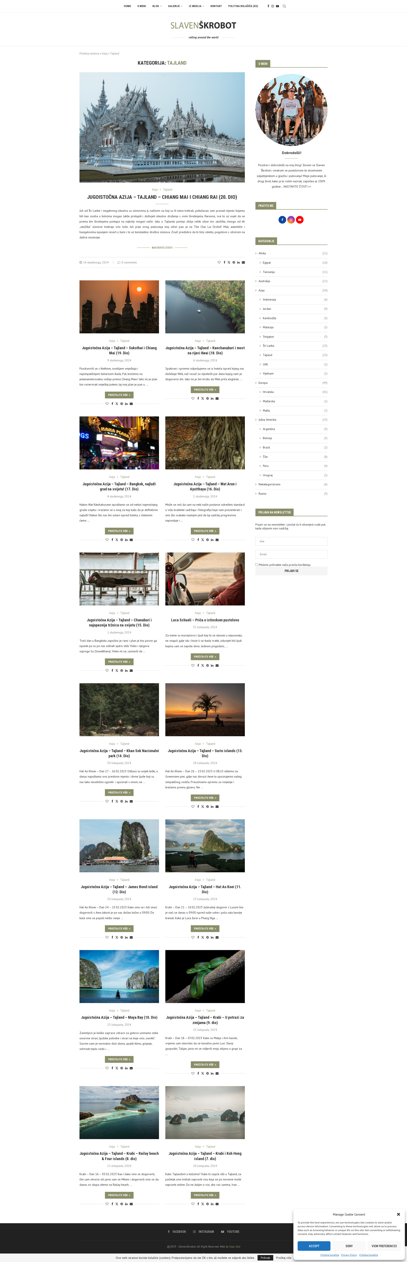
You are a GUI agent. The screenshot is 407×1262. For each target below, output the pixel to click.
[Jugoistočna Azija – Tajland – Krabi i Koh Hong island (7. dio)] (205, 1112)
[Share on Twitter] (228, 262)
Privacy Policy (349, 1254)
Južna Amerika (293, 420)
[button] (398, 1214)
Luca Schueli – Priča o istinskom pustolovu (205, 620)
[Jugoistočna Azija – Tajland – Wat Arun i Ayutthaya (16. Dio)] (205, 442)
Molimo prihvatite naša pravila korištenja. (284, 565)
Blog (155, 6)
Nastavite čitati (162, 247)
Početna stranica (89, 53)
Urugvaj (295, 475)
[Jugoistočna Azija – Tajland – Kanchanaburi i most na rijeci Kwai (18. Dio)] (205, 306)
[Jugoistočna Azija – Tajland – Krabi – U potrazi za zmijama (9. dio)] (205, 976)
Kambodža (295, 318)
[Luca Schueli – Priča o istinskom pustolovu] (205, 578)
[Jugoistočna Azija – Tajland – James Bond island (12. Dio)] (119, 845)
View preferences (384, 1246)
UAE (295, 364)
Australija (293, 281)
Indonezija (295, 299)
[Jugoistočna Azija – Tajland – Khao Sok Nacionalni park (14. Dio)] (119, 709)
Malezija (295, 327)
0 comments (129, 262)
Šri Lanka (295, 346)
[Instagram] (272, 6)
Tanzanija (295, 272)
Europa (293, 383)
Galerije (174, 6)
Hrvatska (295, 392)
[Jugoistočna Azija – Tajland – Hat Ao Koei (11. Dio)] (205, 845)
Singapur (295, 336)
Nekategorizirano (293, 484)
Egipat (295, 262)
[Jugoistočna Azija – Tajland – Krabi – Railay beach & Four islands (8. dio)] (119, 1112)
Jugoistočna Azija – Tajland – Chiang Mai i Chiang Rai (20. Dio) (162, 197)
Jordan (295, 309)
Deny (349, 1246)
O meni (141, 6)
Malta (295, 410)
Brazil (295, 447)
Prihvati (265, 1258)
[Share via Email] (243, 262)
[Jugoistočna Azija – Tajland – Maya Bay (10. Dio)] (119, 976)
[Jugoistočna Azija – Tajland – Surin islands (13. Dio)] (205, 709)
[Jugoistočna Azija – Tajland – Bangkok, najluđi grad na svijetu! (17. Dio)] (119, 442)
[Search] (284, 6)
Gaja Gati (234, 1246)
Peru (295, 466)
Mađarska (295, 401)
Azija (104, 53)
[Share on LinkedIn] (238, 262)
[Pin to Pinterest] (234, 262)
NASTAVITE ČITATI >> (297, 186)
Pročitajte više (118, 395)
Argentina (295, 429)
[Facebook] (268, 6)
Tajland (295, 355)
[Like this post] (219, 262)
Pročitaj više (283, 1257)
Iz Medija (195, 6)
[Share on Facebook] (224, 262)
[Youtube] (277, 6)
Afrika (293, 253)
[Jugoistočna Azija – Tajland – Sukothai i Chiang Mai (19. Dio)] (119, 306)
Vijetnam (295, 373)
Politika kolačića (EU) (243, 6)
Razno (293, 493)
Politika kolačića (330, 1254)
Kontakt (216, 6)
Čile (295, 457)
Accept (314, 1246)
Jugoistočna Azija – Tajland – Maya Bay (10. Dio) (119, 1017)
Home (127, 6)
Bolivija (295, 438)
